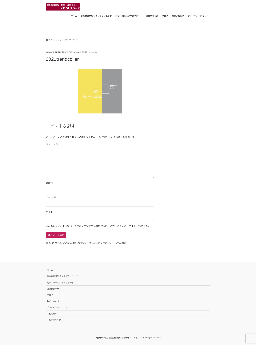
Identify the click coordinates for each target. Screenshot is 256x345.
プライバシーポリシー (57, 307)
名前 (49, 183)
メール (51, 197)
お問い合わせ (53, 301)
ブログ (50, 295)
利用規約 (53, 313)
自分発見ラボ (53, 289)
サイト (49, 211)
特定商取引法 (55, 320)
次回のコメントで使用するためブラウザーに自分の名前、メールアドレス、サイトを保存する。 (99, 225)
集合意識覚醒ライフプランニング (62, 276)
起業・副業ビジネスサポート (60, 282)
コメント (52, 144)
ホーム (50, 270)
